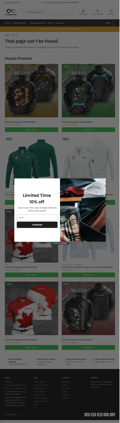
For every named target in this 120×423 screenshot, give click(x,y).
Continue (37, 224)
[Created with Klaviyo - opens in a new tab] (60, 243)
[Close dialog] (103, 181)
